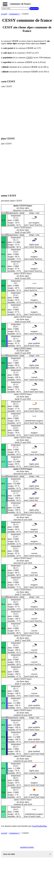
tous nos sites (9, 854)
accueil (4, 14)
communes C (14, 14)
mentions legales (27, 847)
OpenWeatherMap (39, 826)
